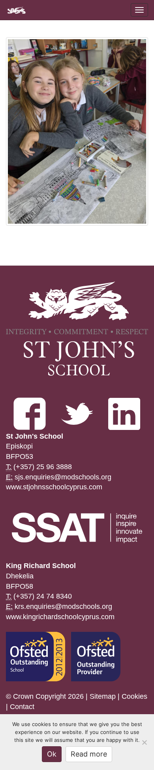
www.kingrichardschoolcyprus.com (60, 617)
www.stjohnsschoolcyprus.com (54, 487)
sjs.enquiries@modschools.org (63, 477)
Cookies (134, 696)
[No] (144, 742)
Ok (51, 754)
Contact (22, 707)
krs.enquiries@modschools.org (63, 606)
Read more (89, 754)
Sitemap (103, 696)
